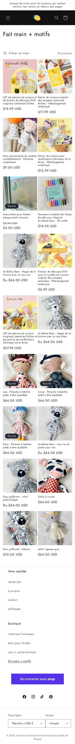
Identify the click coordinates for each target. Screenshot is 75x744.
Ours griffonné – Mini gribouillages (15, 498)
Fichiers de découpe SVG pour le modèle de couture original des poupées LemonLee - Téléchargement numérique (53, 278)
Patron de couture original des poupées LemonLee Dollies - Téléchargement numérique (53, 102)
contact (12, 600)
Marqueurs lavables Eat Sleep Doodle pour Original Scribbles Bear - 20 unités (55, 217)
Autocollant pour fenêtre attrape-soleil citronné (17, 216)
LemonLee (21, 735)
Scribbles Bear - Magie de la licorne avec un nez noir (19, 273)
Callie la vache (46, 497)
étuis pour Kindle (19, 643)
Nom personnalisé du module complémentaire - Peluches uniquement (20, 159)
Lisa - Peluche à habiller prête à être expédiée (16, 393)
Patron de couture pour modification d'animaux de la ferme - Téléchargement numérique (54, 161)
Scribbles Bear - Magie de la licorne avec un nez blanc (54, 335)
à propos (14, 591)
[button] (8, 17)
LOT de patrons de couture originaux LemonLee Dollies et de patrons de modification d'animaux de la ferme (20, 338)
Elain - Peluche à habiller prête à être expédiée (17, 446)
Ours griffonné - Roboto (16, 549)
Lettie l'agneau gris (48, 549)
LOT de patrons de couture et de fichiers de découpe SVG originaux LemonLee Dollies (20, 100)
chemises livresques (21, 634)
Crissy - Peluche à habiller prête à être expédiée (53, 393)
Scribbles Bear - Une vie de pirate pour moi (53, 446)
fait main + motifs (19, 661)
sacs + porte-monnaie (22, 652)
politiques (14, 609)
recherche (14, 582)
